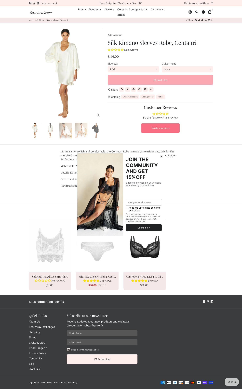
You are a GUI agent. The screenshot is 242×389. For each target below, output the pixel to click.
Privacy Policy (37, 353)
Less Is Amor (51, 382)
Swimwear (157, 9)
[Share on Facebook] (196, 20)
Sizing (32, 337)
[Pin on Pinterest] (202, 20)
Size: (113, 63)
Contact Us (35, 358)
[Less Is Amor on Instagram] (34, 3)
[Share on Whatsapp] (206, 20)
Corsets (122, 9)
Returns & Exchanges (42, 326)
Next (98, 74)
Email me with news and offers (85, 350)
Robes (160, 96)
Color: (169, 63)
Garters (109, 9)
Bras (82, 9)
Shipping (34, 332)
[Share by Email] (212, 20)
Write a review (160, 128)
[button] (115, 49)
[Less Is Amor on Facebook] (30, 3)
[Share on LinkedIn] (209, 20)
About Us (34, 321)
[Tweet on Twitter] (199, 20)
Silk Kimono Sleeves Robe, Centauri (51, 20)
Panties (95, 9)
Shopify (73, 382)
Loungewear (138, 9)
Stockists (34, 369)
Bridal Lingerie (38, 347)
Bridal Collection (130, 96)
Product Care (37, 342)
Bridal (121, 14)
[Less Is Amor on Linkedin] (38, 3)
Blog (31, 363)
